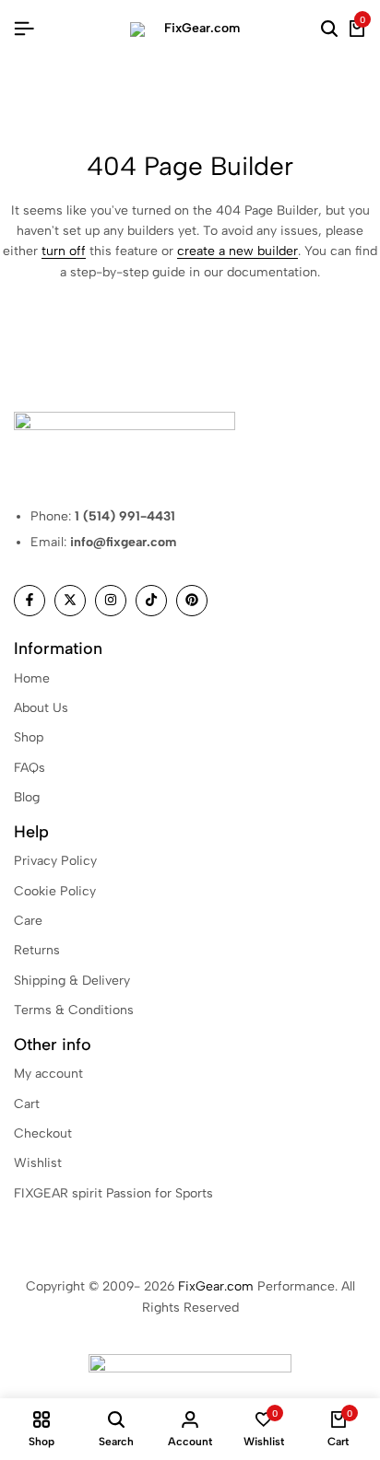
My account (48, 1073)
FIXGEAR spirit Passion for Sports (113, 1193)
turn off (64, 251)
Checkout (43, 1133)
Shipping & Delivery (72, 980)
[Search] (329, 29)
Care (28, 921)
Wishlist (38, 1163)
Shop (28, 737)
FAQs (29, 768)
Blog (27, 797)
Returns (37, 950)
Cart (27, 1104)
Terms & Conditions (74, 1010)
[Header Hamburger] (24, 29)
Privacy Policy (55, 861)
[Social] (29, 600)
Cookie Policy (55, 891)
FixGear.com (216, 1286)
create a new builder (237, 251)
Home (32, 678)
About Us (41, 708)
